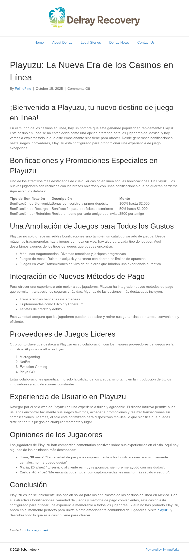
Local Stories (91, 42)
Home (39, 42)
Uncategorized (36, 530)
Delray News (119, 42)
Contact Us (146, 42)
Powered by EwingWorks (162, 549)
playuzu (164, 510)
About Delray (62, 42)
